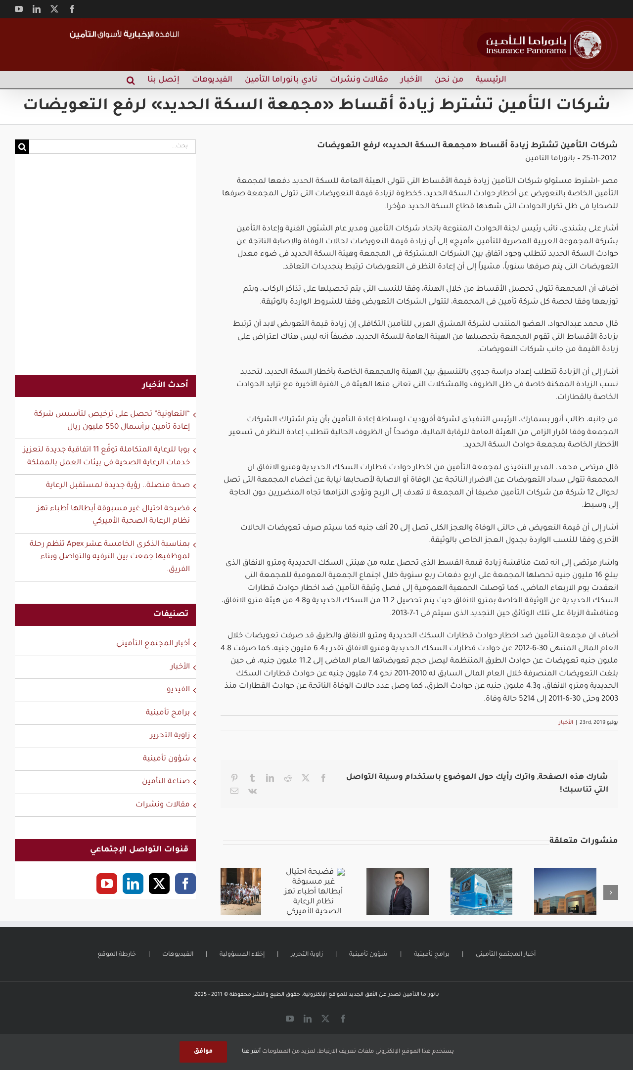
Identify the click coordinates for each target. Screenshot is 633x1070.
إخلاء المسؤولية (242, 954)
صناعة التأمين (166, 782)
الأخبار (566, 723)
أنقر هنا (251, 1052)
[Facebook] (185, 883)
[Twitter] (159, 883)
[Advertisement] (105, 270)
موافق (203, 1051)
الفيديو (178, 690)
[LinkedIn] (133, 883)
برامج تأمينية (168, 713)
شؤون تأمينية (166, 759)
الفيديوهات (177, 954)
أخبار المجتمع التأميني (153, 644)
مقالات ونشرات (163, 805)
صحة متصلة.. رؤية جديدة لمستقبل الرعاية (118, 486)
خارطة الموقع (116, 954)
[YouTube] (106, 883)
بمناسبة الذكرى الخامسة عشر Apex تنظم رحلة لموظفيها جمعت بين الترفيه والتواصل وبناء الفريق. (110, 557)
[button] (131, 80)
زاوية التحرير (170, 736)
